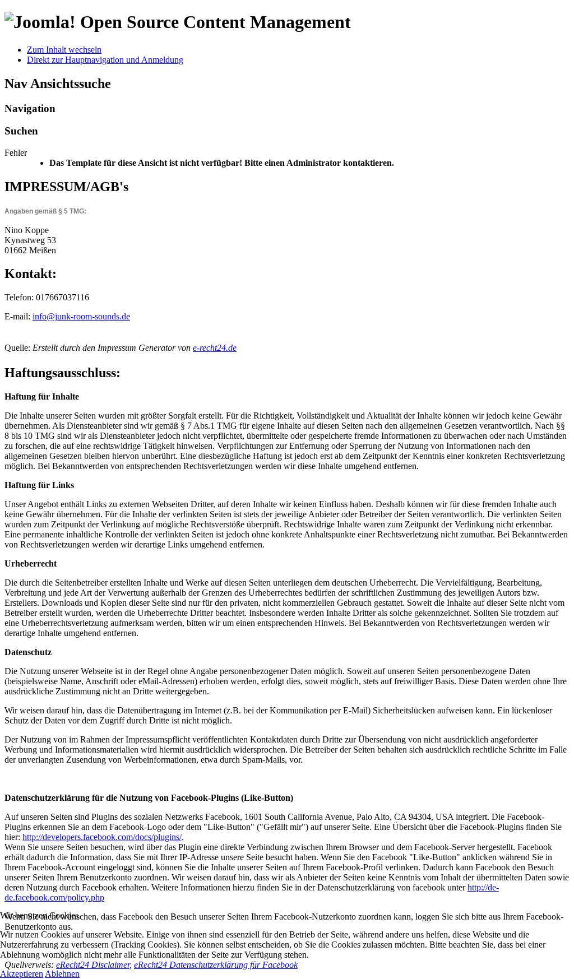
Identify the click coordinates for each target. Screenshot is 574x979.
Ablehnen (62, 973)
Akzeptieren (21, 973)
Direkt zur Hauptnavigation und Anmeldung (105, 59)
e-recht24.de (215, 347)
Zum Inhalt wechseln (64, 49)
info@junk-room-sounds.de (81, 316)
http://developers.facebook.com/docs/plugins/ (102, 837)
